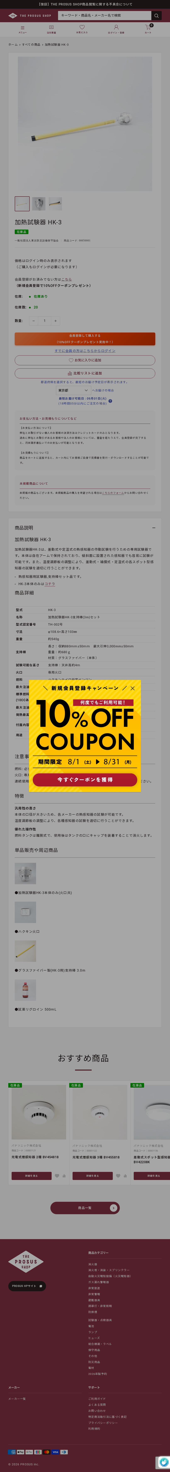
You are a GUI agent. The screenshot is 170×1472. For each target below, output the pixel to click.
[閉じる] (133, 688)
